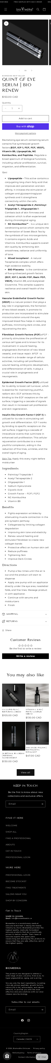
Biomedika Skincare (21, 1048)
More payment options (25, 133)
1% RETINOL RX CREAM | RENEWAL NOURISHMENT (13, 755)
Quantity (6, 103)
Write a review (25, 656)
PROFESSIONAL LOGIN (18, 857)
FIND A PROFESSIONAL (18, 838)
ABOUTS (10, 844)
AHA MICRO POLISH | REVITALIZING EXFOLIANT (36, 750)
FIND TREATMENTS (16, 887)
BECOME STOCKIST (16, 881)
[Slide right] (32, 70)
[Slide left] (19, 70)
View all (25, 772)
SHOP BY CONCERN (16, 900)
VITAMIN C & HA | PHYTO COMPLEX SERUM (34, 711)
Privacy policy (39, 1048)
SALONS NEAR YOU (16, 894)
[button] (6, 9)
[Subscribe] (42, 804)
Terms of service (34, 1053)
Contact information (27, 1057)
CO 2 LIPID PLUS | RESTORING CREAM (11, 710)
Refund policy (18, 1053)
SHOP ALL (11, 832)
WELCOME (11, 825)
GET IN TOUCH (13, 851)
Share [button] (8, 630)
